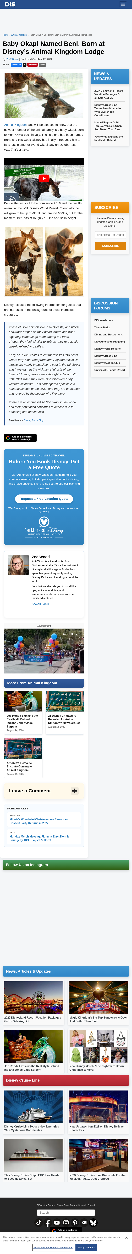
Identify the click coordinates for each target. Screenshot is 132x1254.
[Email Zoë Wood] (35, 611)
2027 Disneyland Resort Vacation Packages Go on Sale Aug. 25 (108, 94)
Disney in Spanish (86, 1205)
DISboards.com (103, 320)
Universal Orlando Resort (109, 369)
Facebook (16, 65)
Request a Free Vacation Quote (44, 498)
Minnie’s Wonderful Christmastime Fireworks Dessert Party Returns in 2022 (39, 819)
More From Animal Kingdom (32, 683)
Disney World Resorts (107, 348)
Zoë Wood (12, 59)
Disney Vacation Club (107, 362)
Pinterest (33, 65)
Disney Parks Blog (33, 420)
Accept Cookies (86, 1247)
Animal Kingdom (19, 35)
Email (42, 65)
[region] (66, 1243)
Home (5, 35)
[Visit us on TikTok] (38, 1222)
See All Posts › (41, 604)
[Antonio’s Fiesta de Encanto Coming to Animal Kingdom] (23, 748)
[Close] (126, 1237)
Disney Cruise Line (105, 355)
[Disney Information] (10, 3)
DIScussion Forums (46, 1205)
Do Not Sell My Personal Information (53, 1247)
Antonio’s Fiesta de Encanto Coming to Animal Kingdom (19, 767)
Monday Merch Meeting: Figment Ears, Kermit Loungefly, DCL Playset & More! (39, 836)
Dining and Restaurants (108, 334)
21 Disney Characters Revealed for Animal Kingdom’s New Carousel (64, 719)
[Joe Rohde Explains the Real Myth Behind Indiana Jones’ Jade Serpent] (23, 701)
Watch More (70, 634)
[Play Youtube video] (44, 178)
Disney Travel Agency (67, 1205)
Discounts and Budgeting (109, 341)
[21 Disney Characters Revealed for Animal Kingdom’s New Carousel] (65, 701)
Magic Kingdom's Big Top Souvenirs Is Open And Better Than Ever (108, 126)
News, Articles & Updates (28, 971)
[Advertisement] (111, 276)
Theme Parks (102, 327)
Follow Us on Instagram (27, 865)
